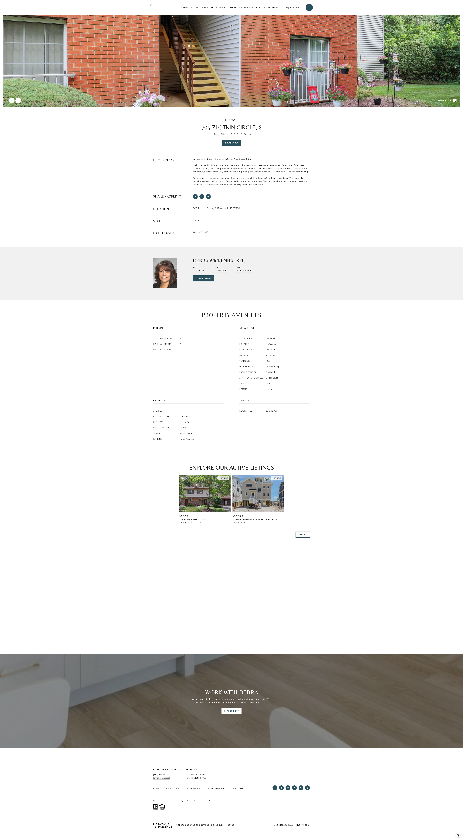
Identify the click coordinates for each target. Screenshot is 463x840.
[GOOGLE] (301, 787)
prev (11, 100)
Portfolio (186, 7)
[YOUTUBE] (294, 787)
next (18, 100)
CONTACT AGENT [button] (203, 278)
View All (302, 534)
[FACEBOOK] (274, 787)
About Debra (172, 789)
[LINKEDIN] (288, 787)
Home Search (204, 7)
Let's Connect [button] (231, 711)
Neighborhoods (249, 7)
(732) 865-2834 (291, 7)
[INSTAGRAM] (281, 787)
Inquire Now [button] (231, 143)
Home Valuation (226, 7)
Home (156, 789)
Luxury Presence (225, 825)
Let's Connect (239, 789)
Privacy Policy (302, 825)
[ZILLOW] (307, 787)
